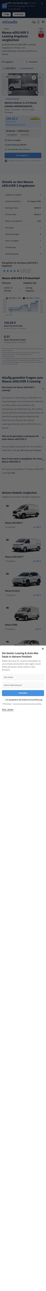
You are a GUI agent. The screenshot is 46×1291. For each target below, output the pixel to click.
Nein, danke (7, 709)
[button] (43, 648)
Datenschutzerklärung (32, 699)
